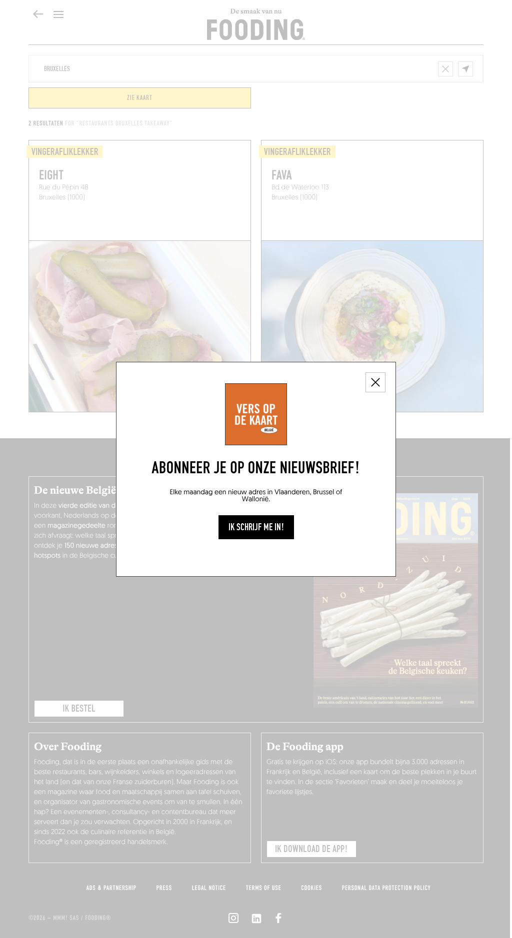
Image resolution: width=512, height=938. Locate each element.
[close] (376, 382)
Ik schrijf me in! (256, 527)
